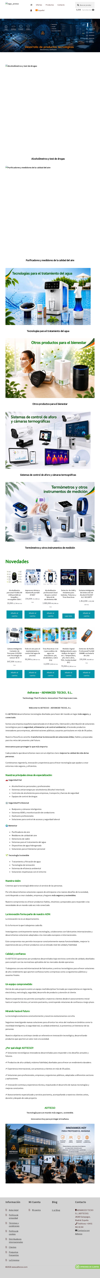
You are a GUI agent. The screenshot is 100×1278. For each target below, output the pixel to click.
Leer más (68, 616)
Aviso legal (13, 1210)
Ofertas (39, 5)
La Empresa (14, 1260)
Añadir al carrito (14, 614)
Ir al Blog (56, 1210)
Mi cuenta (36, 1210)
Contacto (61, 5)
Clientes (12, 1247)
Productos (50, 5)
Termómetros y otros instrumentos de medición (50, 547)
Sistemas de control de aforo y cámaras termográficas (48, 474)
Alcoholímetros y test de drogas (48, 158)
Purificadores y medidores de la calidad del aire (50, 260)
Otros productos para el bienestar (50, 404)
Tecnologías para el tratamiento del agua (48, 331)
